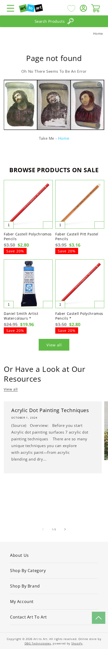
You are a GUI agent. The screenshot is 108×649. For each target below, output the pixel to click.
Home (98, 33)
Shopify (77, 643)
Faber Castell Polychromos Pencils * (79, 315)
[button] (11, 8)
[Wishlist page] (71, 8)
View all (54, 344)
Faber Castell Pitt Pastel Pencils (76, 236)
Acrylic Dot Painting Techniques (50, 410)
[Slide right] (65, 529)
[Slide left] (42, 529)
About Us (19, 555)
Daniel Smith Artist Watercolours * (21, 315)
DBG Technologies (38, 643)
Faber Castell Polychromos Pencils (28, 236)
